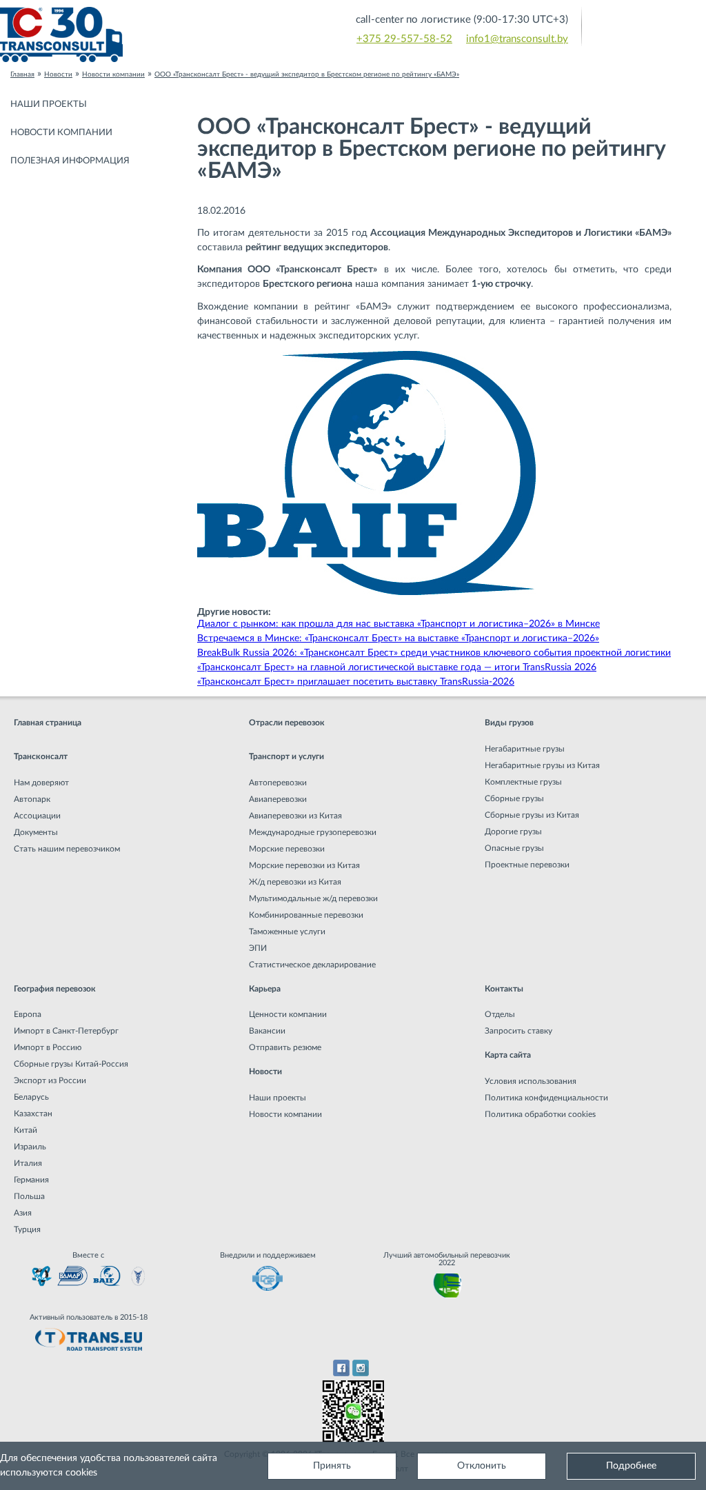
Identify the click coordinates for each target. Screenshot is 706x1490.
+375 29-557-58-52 (404, 39)
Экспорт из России (50, 1080)
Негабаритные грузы (525, 749)
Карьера (265, 989)
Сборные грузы (514, 798)
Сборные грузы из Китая (532, 815)
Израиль (30, 1146)
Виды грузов (509, 722)
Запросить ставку (518, 1031)
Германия (31, 1180)
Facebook (341, 1368)
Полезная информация (70, 161)
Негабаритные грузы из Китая (542, 765)
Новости (265, 1071)
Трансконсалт (41, 756)
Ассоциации (37, 816)
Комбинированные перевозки (306, 915)
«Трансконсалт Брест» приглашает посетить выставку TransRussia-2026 (355, 682)
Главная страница (47, 722)
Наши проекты (48, 104)
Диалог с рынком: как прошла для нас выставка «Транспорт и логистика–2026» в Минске (398, 624)
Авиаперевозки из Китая (295, 816)
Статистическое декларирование (312, 964)
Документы (36, 832)
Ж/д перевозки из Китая (295, 882)
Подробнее (631, 1466)
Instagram (361, 1368)
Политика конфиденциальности (546, 1098)
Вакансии (267, 1031)
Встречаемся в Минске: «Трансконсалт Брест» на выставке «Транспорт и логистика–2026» (398, 638)
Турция (27, 1229)
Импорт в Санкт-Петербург (66, 1031)
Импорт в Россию (47, 1047)
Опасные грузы (514, 848)
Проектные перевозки (527, 864)
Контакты (504, 989)
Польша (29, 1196)
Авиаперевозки (278, 799)
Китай (25, 1130)
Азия (23, 1213)
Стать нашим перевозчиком (67, 849)
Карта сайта (508, 1055)
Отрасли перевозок (287, 722)
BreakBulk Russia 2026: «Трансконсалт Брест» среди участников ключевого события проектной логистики (434, 653)
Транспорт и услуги (286, 756)
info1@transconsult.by (517, 39)
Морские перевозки (287, 849)
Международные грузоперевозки (312, 832)
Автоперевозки (278, 782)
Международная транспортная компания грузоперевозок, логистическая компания (176, 34)
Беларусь (31, 1097)
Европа (27, 1014)
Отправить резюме (285, 1047)
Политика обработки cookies (540, 1114)
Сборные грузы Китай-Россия (71, 1064)
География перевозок (55, 989)
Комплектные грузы (523, 782)
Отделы (500, 1014)
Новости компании (61, 132)
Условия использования (530, 1081)
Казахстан (33, 1113)
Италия (28, 1163)
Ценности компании (288, 1014)
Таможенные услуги (287, 931)
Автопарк (32, 799)
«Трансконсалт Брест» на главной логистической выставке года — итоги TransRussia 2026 (396, 667)
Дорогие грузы (513, 831)
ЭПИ (258, 948)
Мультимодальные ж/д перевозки (313, 898)
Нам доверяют (41, 782)
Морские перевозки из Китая (304, 865)
